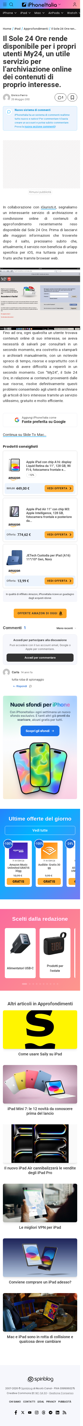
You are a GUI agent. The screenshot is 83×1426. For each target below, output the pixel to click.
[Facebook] (15, 1412)
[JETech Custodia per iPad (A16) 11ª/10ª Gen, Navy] (14, 557)
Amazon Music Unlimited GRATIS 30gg (18, 867)
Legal (40, 1401)
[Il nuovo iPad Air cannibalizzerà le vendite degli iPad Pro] (40, 1143)
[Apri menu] (59, 4)
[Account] (75, 4)
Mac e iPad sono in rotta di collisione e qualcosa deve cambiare (40, 1339)
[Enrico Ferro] (6, 97)
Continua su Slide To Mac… (24, 434)
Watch (72, 13)
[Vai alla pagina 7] (47, 984)
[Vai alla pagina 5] (40, 984)
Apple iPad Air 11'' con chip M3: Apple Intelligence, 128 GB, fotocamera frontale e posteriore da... (49, 515)
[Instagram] (36, 1412)
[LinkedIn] (57, 1412)
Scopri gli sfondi (37, 731)
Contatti (29, 1401)
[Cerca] (11, 4)
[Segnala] (30, 686)
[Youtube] (29, 1412)
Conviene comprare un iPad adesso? (40, 1282)
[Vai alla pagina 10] (57, 984)
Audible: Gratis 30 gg (49, 866)
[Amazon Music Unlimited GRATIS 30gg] (18, 850)
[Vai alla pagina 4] (36, 984)
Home (7, 29)
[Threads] (43, 1412)
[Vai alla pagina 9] (54, 984)
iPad (23, 13)
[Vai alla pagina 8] (50, 984)
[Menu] (5, 4)
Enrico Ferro (19, 95)
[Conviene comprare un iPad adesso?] (40, 1257)
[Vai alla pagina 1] (24, 984)
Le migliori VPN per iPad (40, 1227)
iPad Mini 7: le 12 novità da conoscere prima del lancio (40, 1111)
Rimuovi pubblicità (40, 192)
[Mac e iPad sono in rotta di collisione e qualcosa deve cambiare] (40, 1312)
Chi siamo (15, 1401)
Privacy (51, 1401)
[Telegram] (50, 1412)
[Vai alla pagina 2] (29, 984)
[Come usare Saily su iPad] (40, 1029)
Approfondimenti (36, 29)
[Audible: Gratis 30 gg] (49, 850)
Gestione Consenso (61, 1393)
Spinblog (26, 1388)
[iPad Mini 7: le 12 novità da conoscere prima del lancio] (40, 1084)
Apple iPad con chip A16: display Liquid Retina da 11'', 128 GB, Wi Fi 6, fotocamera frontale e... (48, 466)
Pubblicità (64, 1401)
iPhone (8, 13)
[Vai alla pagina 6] (43, 984)
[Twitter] (22, 1412)
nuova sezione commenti (40, 126)
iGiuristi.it (48, 207)
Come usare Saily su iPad (40, 1054)
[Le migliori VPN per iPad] (40, 1203)
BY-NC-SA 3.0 (39, 1393)
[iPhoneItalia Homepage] (39, 4)
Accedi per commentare (40, 657)
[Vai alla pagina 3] (33, 984)
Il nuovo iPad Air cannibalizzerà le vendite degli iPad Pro (40, 1170)
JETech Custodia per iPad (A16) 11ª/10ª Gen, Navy (48, 557)
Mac (38, 13)
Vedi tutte (40, 830)
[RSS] (64, 1412)
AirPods (54, 13)
